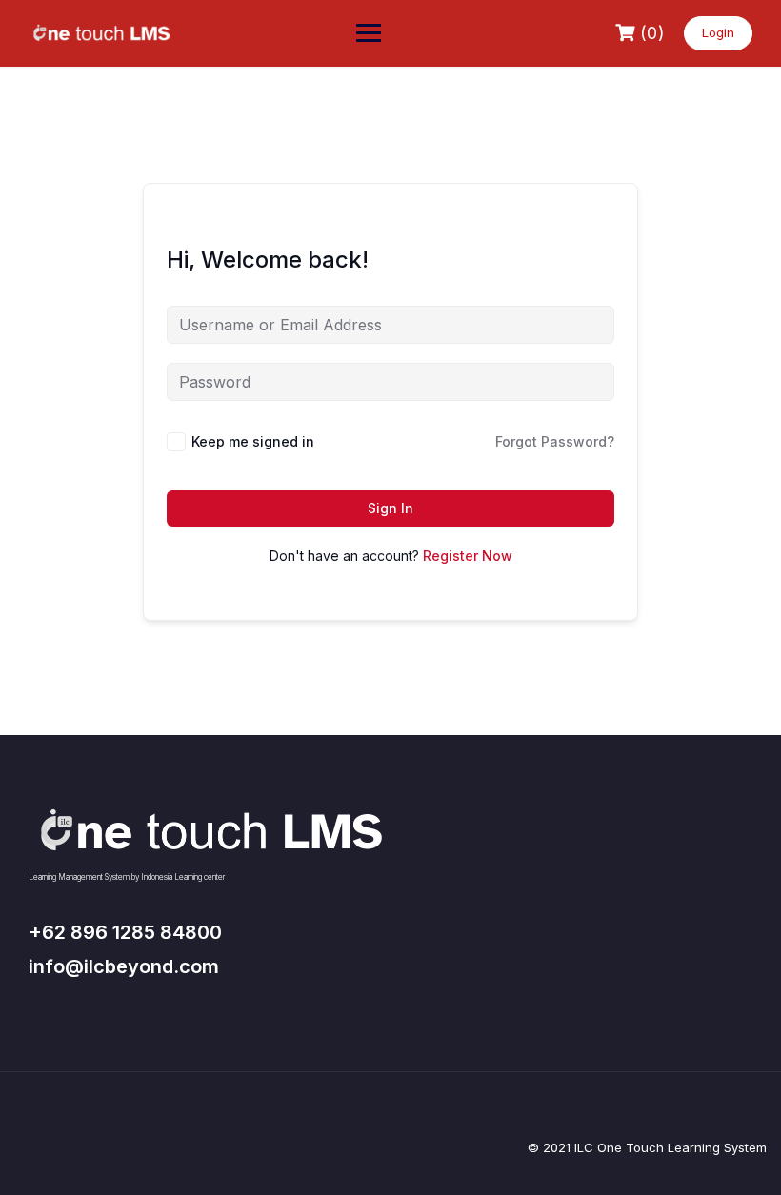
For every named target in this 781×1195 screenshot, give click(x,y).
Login (718, 32)
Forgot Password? (554, 441)
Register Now (467, 556)
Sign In (390, 508)
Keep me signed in (252, 441)
